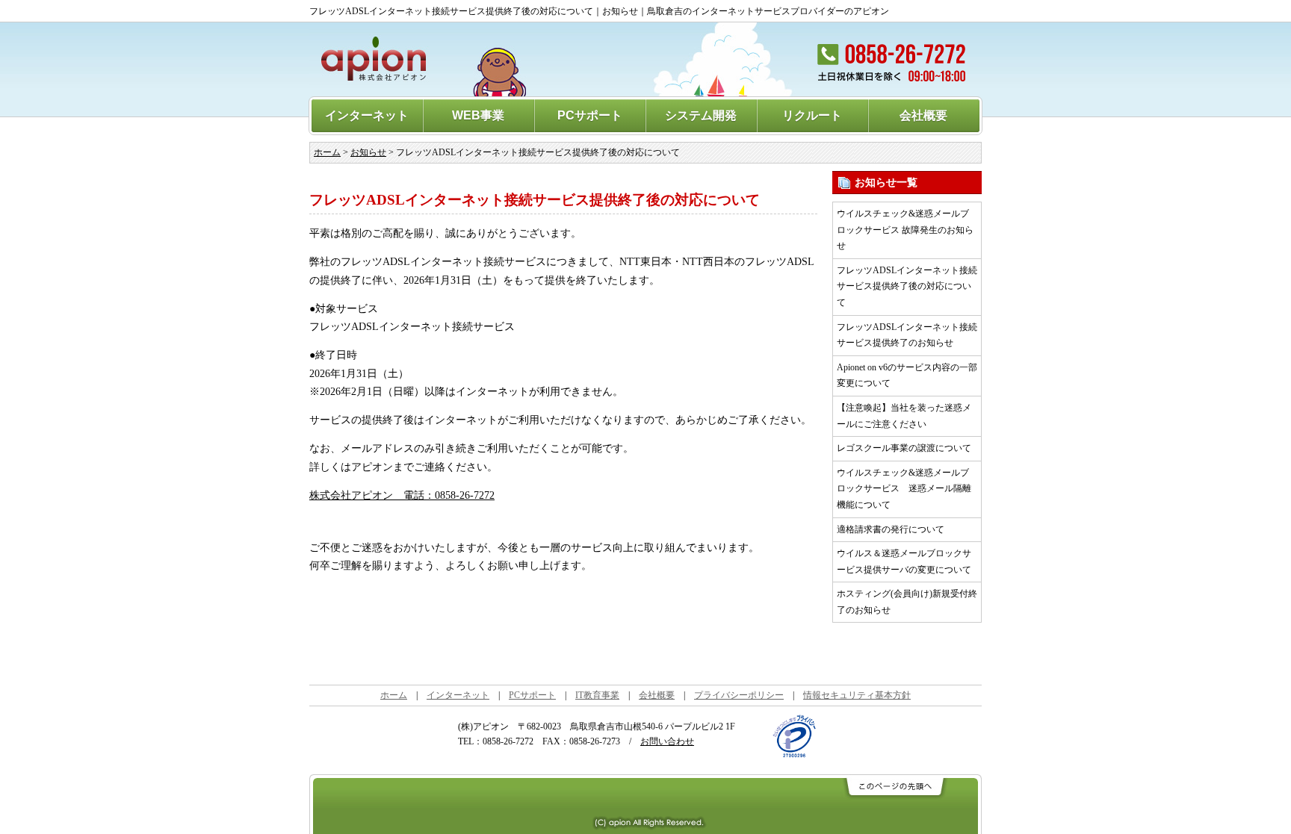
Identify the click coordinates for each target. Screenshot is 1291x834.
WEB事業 (478, 115)
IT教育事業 (597, 695)
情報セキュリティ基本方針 (857, 695)
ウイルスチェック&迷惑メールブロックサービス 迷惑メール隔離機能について (904, 488)
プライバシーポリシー (739, 695)
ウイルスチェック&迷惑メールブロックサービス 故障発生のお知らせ (905, 229)
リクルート (812, 115)
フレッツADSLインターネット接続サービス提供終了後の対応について (907, 286)
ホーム (327, 152)
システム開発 (701, 115)
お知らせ (368, 152)
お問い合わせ (667, 741)
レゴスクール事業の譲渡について (904, 448)
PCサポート (589, 115)
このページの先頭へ (894, 787)
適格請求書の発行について (890, 529)
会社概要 (923, 115)
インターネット (367, 115)
